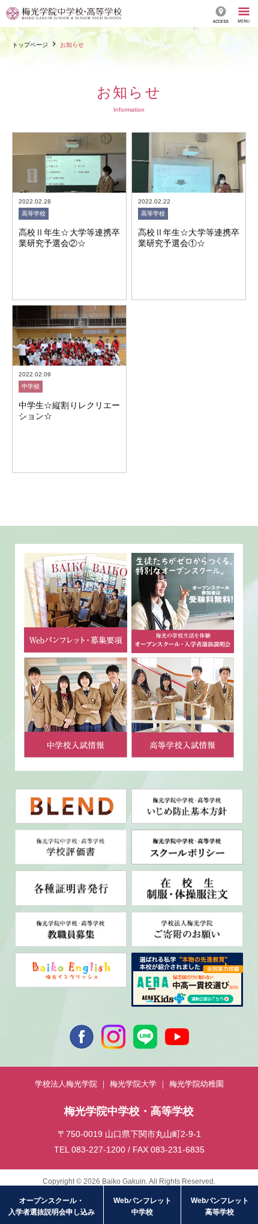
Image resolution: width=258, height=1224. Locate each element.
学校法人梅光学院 (66, 1083)
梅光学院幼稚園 (196, 1083)
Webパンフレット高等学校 (220, 1206)
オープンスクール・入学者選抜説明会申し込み (51, 1206)
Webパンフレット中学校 (142, 1206)
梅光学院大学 (133, 1083)
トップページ (30, 44)
